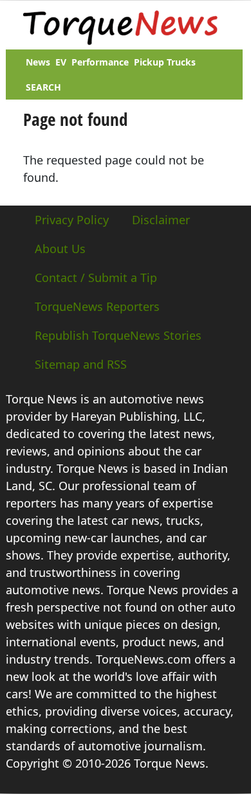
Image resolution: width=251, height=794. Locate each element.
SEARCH (43, 87)
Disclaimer (161, 219)
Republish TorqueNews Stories (118, 335)
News (38, 62)
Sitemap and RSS (81, 364)
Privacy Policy (72, 219)
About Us (60, 248)
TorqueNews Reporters (97, 306)
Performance (100, 62)
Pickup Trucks (165, 62)
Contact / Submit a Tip (96, 277)
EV (60, 62)
